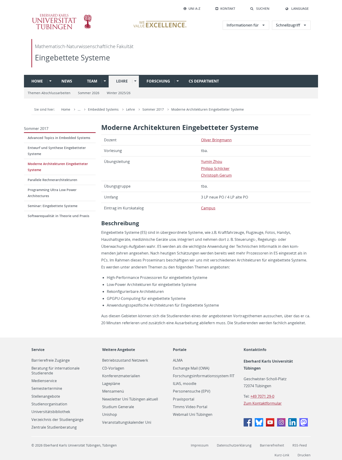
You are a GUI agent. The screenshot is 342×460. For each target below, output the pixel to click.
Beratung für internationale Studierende (55, 371)
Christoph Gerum (216, 175)
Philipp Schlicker (215, 168)
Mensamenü (113, 391)
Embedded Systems (104, 109)
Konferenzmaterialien (121, 376)
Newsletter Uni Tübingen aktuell (130, 399)
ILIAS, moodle (184, 383)
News (66, 81)
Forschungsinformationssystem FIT (204, 376)
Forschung (158, 81)
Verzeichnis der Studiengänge (57, 419)
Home (37, 81)
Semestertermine (46, 388)
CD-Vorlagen (113, 368)
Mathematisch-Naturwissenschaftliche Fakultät (84, 46)
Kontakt (227, 8)
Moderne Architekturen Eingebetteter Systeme (207, 109)
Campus (208, 208)
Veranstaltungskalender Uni (126, 422)
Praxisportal (183, 399)
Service (37, 349)
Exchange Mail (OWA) (191, 368)
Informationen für (243, 25)
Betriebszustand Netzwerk (125, 360)
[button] (260, 8)
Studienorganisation (49, 404)
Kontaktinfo (255, 349)
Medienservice (44, 380)
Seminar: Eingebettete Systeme (52, 206)
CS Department (204, 81)
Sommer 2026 (88, 93)
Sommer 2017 (153, 109)
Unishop (109, 414)
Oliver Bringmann (216, 139)
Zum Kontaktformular (263, 403)
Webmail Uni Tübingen (192, 414)
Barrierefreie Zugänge (50, 360)
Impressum (199, 445)
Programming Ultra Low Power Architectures (52, 193)
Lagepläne (111, 383)
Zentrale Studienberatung (54, 427)
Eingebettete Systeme (72, 58)
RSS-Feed (299, 445)
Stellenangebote (45, 396)
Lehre (122, 81)
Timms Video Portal (190, 406)
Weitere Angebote (118, 349)
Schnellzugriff (288, 25)
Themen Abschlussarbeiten (49, 93)
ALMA (178, 360)
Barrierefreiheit (272, 445)
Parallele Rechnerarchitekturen (52, 180)
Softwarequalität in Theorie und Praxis (58, 216)
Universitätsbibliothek (50, 411)
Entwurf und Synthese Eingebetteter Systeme (57, 151)
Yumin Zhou (211, 161)
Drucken (304, 455)
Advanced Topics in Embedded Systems (59, 138)
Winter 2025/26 (119, 93)
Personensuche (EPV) (191, 391)
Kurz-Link (282, 455)
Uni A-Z (194, 8)
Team (92, 81)
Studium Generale (118, 406)
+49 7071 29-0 (262, 396)
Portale (179, 349)
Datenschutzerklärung (234, 445)
